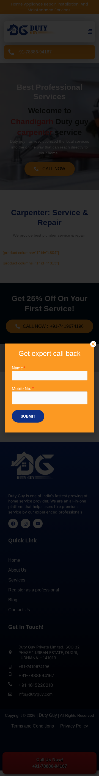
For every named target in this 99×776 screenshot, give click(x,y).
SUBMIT (28, 416)
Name (19, 368)
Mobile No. (23, 388)
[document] (49, 388)
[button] (93, 344)
